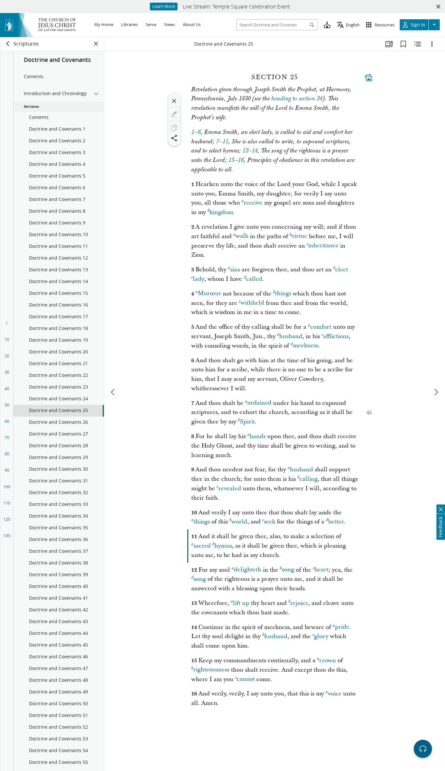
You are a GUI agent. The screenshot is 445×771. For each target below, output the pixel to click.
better (336, 522)
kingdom (221, 212)
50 (7, 405)
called (254, 279)
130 (6, 535)
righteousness (211, 670)
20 (7, 356)
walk (242, 236)
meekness (305, 346)
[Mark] (174, 114)
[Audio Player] (423, 749)
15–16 (236, 160)
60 (7, 421)
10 (7, 339)
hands (258, 436)
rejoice (299, 603)
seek (269, 522)
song (288, 570)
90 (7, 470)
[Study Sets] (388, 44)
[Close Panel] (96, 43)
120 (6, 519)
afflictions (336, 336)
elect (341, 269)
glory (321, 636)
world (239, 522)
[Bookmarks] (403, 44)
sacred (202, 546)
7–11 (222, 142)
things (283, 294)
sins (235, 269)
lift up (241, 603)
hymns (223, 546)
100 (6, 487)
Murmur (209, 294)
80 (7, 454)
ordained (259, 403)
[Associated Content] (368, 77)
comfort (320, 327)
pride (342, 627)
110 (6, 503)
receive (253, 203)
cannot (246, 679)
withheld (252, 303)
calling (308, 479)
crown (327, 660)
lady (198, 279)
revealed (229, 488)
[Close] (174, 101)
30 (7, 372)
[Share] (174, 138)
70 (7, 437)
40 (7, 389)
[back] (8, 43)
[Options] (431, 44)
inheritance (323, 246)
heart (321, 570)
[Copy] (174, 127)
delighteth (247, 570)
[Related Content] (417, 44)
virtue (299, 236)
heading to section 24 (297, 99)
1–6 (196, 132)
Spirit (247, 422)
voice (334, 694)
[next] (435, 392)
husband (290, 336)
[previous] (113, 392)
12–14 (250, 151)
